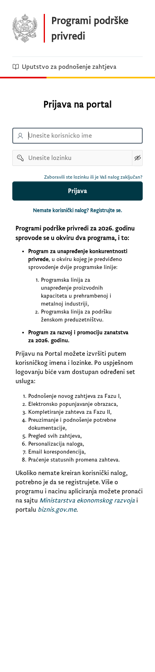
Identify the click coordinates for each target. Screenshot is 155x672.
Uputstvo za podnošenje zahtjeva (69, 66)
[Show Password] (137, 158)
